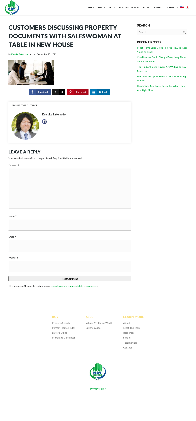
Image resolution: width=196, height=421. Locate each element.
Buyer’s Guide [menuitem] (59, 332)
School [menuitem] (127, 337)
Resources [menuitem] (128, 332)
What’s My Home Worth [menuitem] (99, 322)
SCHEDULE (172, 7)
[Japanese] (188, 7)
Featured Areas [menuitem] (128, 7)
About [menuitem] (126, 322)
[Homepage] (98, 371)
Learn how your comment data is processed (74, 285)
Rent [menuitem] (101, 7)
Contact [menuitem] (158, 7)
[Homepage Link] (12, 7)
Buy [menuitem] (90, 7)
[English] (183, 7)
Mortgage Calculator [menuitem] (63, 337)
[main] (98, 156)
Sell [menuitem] (111, 7)
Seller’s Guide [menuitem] (93, 327)
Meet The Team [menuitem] (131, 327)
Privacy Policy (98, 388)
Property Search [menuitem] (61, 322)
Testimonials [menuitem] (130, 342)
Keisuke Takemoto (19, 54)
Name (12, 215)
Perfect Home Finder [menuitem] (63, 327)
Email (12, 236)
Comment (13, 164)
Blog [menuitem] (146, 7)
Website (13, 257)
